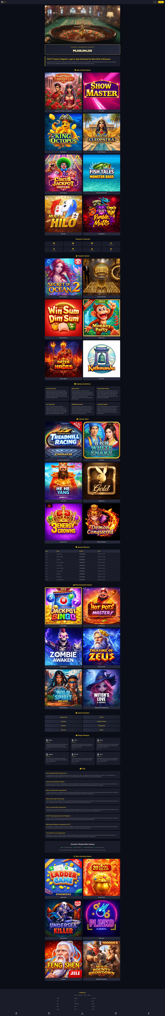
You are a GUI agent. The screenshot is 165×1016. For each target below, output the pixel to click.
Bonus (93, 1003)
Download (94, 998)
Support (93, 1006)
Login (155, 2)
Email (75, 995)
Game (93, 1000)
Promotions (76, 1003)
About (75, 1006)
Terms (75, 1009)
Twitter (84, 995)
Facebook (80, 995)
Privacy (93, 1009)
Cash (58, 1006)
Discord (89, 995)
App (75, 1000)
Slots (58, 1003)
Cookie (58, 1009)
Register (161, 2)
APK (57, 1000)
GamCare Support (100, 847)
